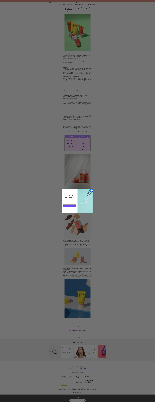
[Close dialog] (92, 190)
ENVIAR (69, 206)
